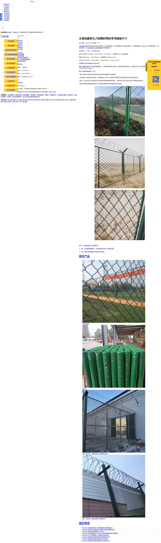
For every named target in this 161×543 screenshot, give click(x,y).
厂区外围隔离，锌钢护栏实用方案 (95, 535)
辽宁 (17, 99)
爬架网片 (33, 95)
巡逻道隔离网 (11, 67)
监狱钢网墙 (11, 41)
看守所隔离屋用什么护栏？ (93, 531)
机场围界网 (11, 81)
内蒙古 (6, 101)
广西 (19, 101)
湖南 (47, 99)
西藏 (25, 101)
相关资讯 (84, 523)
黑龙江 (10, 101)
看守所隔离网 (11, 59)
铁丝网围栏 (26, 95)
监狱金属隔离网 (16, 96)
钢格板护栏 (53, 95)
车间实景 (6, 16)
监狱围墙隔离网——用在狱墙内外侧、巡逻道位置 (99, 248)
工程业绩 (6, 18)
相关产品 (84, 256)
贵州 (44, 99)
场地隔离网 (40, 95)
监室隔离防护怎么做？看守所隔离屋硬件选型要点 (100, 533)
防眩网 (9, 96)
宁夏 (22, 101)
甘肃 (74, 99)
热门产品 (20, 52)
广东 (68, 99)
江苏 (23, 99)
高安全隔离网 (11, 90)
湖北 (29, 99)
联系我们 (6, 20)
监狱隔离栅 (11, 45)
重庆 (59, 99)
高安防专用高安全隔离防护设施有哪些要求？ (98, 529)
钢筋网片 (70, 95)
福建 (71, 99)
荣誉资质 (6, 15)
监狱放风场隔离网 (11, 50)
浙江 (26, 99)
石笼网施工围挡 (62, 95)
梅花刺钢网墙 (11, 72)
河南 (62, 99)
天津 (53, 99)
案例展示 (6, 11)
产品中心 (6, 6)
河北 (8, 99)
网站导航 (20, 40)
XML (54, 91)
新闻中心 (6, 9)
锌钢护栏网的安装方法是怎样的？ (95, 538)
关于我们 (6, 8)
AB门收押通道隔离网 (11, 54)
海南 (35, 99)
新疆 (2, 101)
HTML (51, 91)
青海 (13, 101)
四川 (32, 99)
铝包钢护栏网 (11, 85)
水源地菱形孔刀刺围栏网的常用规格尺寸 (97, 527)
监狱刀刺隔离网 (11, 76)
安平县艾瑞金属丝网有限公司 (31, 96)
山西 (65, 99)
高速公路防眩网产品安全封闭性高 (94, 251)
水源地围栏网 (83, 46)
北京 (50, 99)
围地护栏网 (18, 95)
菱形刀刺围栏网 (83, 66)
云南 (16, 101)
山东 (11, 99)
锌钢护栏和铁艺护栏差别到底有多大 (96, 537)
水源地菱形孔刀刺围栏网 (94, 48)
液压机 (47, 95)
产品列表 (5, 36)
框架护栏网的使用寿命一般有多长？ (96, 540)
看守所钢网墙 (11, 63)
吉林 (20, 99)
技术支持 (6, 13)
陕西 (14, 99)
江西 (41, 99)
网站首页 (6, 4)
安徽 (38, 99)
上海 (56, 99)
